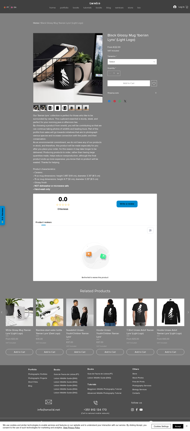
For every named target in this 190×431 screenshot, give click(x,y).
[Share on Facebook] (109, 101)
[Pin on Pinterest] (114, 101)
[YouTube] (141, 409)
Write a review (127, 203)
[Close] (186, 426)
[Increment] (118, 73)
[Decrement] (109, 73)
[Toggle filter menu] (150, 230)
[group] (95, 326)
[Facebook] (137, 409)
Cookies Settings (161, 426)
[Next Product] (188, 312)
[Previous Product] (1, 312)
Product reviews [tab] (44, 222)
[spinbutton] (113, 73)
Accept (178, 426)
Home (36, 23)
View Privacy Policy (71, 427)
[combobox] (132, 62)
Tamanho (112, 56)
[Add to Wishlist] (154, 83)
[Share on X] (125, 101)
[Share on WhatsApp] (120, 101)
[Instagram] (132, 409)
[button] (187, 7)
